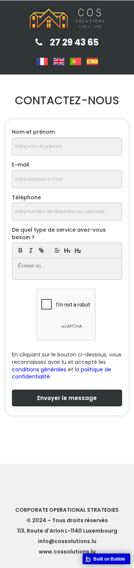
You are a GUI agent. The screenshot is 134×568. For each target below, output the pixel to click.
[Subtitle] (78, 250)
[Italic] (31, 250)
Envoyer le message (67, 398)
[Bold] (20, 250)
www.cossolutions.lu (67, 551)
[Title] (68, 250)
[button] (57, 250)
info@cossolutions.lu (67, 541)
